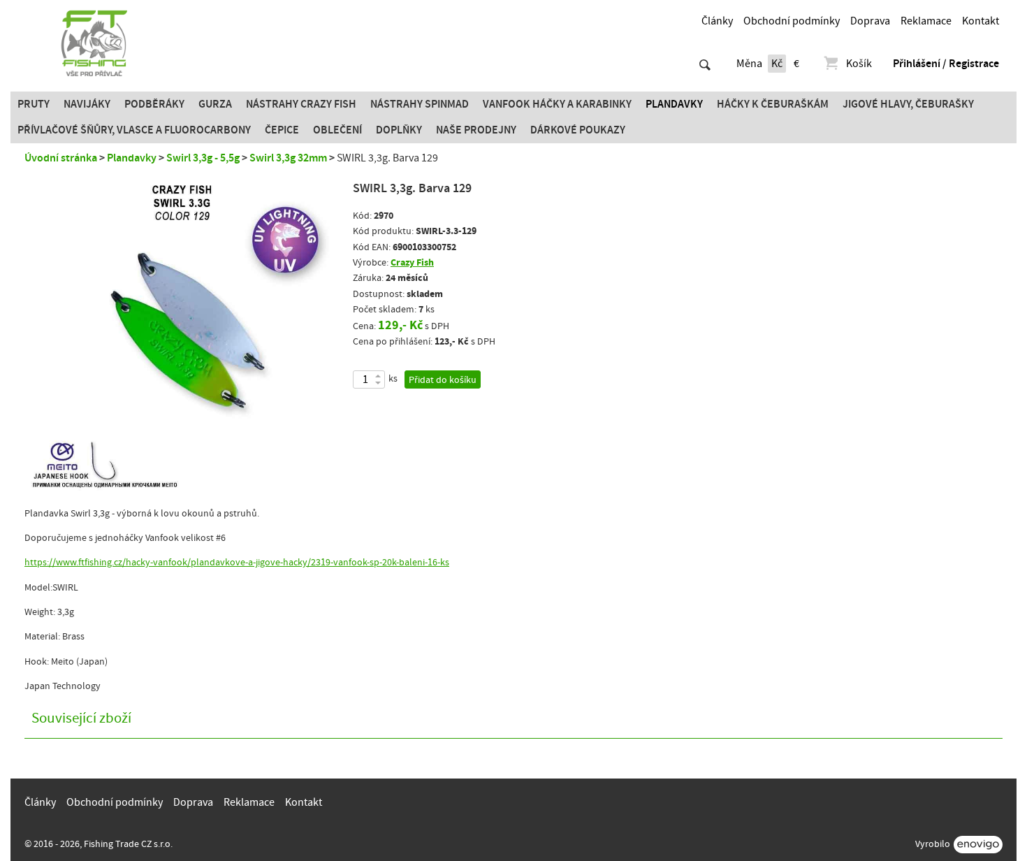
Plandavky (674, 104)
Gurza (215, 104)
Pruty (33, 104)
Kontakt (980, 21)
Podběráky (154, 104)
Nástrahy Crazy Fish (301, 104)
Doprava (870, 21)
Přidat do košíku (442, 380)
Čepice (282, 130)
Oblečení (337, 130)
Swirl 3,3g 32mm (288, 158)
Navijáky (87, 104)
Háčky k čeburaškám (773, 104)
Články (717, 21)
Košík (859, 63)
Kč (776, 63)
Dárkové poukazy (577, 130)
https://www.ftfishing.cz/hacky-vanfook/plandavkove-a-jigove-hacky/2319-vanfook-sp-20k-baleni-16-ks (236, 562)
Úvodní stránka (60, 158)
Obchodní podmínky (791, 21)
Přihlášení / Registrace (946, 63)
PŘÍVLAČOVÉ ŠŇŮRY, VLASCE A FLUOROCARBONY (134, 130)
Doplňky (399, 130)
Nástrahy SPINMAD (419, 104)
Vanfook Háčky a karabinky (557, 104)
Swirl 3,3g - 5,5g (203, 158)
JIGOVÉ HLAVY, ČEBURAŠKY (908, 104)
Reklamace (926, 21)
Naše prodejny (476, 130)
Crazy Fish (412, 262)
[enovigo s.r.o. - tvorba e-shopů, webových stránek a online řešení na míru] (978, 844)
